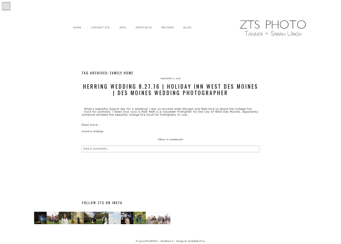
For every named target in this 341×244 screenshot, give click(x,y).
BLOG (187, 27)
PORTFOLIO (144, 27)
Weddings (98, 131)
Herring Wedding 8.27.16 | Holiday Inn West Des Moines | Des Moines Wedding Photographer (170, 89)
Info (123, 27)
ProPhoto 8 (166, 241)
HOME (77, 27)
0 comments (170, 139)
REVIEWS (168, 27)
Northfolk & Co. (196, 241)
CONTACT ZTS (100, 27)
